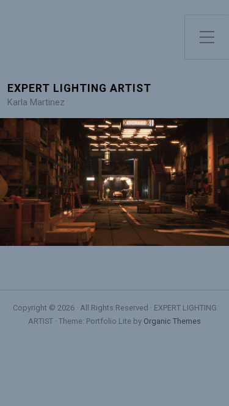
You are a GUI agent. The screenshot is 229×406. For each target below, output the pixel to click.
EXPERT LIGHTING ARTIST (79, 88)
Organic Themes (172, 321)
